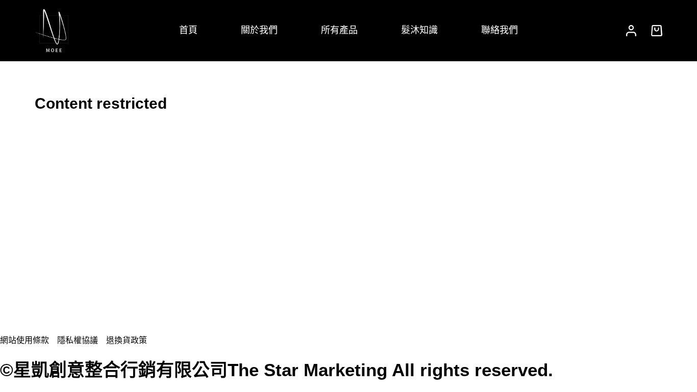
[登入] (631, 30)
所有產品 (339, 30)
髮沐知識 (419, 30)
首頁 (188, 30)
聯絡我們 (499, 30)
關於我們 (259, 30)
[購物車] (654, 30)
